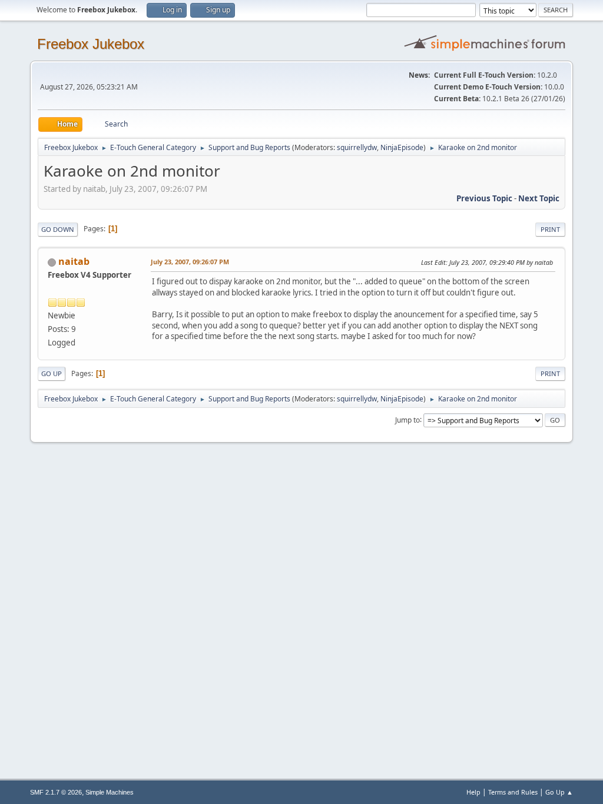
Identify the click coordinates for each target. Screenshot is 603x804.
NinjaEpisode (401, 147)
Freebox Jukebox (90, 44)
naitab (74, 261)
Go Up (51, 373)
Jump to (407, 419)
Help (473, 792)
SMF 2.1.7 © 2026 (56, 792)
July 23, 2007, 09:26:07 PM (190, 261)
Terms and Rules (513, 792)
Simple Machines (109, 792)
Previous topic (484, 198)
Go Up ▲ (559, 792)
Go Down (57, 229)
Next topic (538, 198)
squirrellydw (357, 147)
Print (550, 229)
